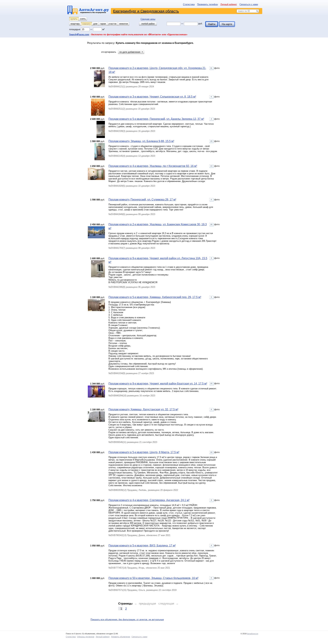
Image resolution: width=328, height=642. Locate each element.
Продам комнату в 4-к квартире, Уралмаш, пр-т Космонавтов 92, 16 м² (152, 166)
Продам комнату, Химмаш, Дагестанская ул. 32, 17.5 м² (143, 409)
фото (215, 68)
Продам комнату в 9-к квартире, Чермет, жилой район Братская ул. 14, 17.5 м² (157, 383)
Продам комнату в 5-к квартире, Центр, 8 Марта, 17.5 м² (143, 452)
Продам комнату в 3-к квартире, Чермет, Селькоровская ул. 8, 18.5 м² (152, 96)
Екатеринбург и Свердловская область (146, 11)
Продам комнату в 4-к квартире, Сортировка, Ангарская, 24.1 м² (148, 500)
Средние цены (148, 19)
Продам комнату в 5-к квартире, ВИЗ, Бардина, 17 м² (142, 545)
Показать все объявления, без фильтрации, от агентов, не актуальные (127, 619)
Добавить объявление (120, 637)
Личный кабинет (228, 4)
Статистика (189, 4)
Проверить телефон (207, 4)
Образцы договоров (85, 637)
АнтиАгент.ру (252, 634)
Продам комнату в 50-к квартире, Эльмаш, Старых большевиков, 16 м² (153, 578)
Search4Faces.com (79, 34)
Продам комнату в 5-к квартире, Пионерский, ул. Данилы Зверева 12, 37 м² (156, 118)
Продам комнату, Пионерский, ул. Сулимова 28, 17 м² (142, 199)
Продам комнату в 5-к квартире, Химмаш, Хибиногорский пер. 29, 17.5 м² (154, 297)
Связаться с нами (249, 4)
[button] (131, 52)
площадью (75, 29)
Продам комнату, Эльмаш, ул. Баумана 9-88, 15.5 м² (141, 141)
